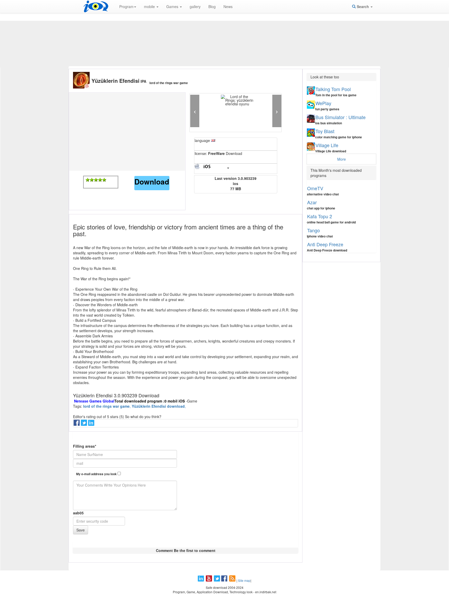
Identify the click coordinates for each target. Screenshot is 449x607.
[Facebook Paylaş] (77, 424)
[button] (194, 111)
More (341, 159)
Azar (312, 202)
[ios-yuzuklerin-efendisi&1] (87, 180)
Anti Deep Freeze (325, 244)
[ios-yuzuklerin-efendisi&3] (96, 180)
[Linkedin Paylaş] (91, 424)
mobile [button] (150, 6)
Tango (313, 230)
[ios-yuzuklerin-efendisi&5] (104, 180)
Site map (244, 580)
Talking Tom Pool (333, 89)
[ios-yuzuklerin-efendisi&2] (92, 180)
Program (126, 6)
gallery (195, 6)
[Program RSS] (232, 580)
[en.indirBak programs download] (95, 6)
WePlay (323, 103)
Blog (212, 6)
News (228, 6)
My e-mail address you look (96, 474)
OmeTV (315, 188)
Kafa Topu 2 (319, 216)
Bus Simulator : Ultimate (340, 117)
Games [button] (172, 6)
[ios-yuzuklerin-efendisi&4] (100, 180)
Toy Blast (324, 131)
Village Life (326, 145)
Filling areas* (84, 446)
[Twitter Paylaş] (84, 424)
